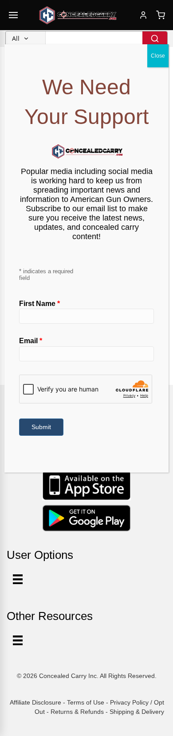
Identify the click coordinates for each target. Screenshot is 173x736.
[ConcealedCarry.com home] (78, 15)
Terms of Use (85, 702)
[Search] (154, 38)
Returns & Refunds (77, 711)
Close (158, 56)
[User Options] (18, 579)
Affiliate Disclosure (35, 702)
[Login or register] (143, 15)
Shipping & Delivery (137, 711)
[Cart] (160, 15)
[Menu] (18, 640)
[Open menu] (13, 15)
